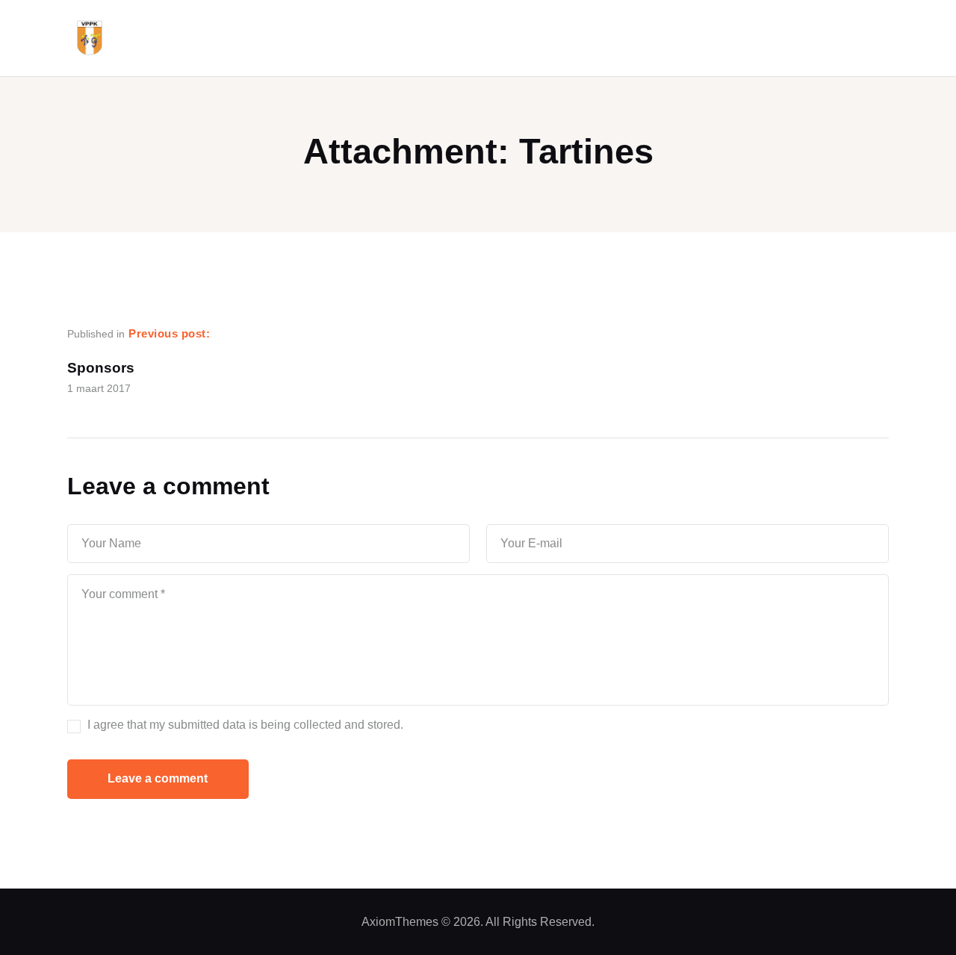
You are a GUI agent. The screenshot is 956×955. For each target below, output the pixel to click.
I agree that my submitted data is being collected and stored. (245, 724)
